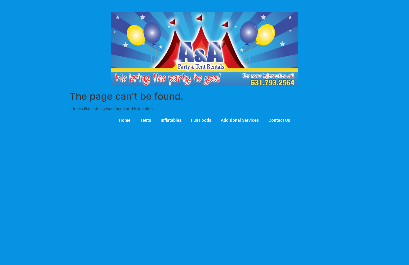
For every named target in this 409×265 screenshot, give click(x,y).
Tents (145, 120)
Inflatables (171, 120)
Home (124, 120)
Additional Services (240, 120)
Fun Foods (201, 120)
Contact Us (279, 120)
